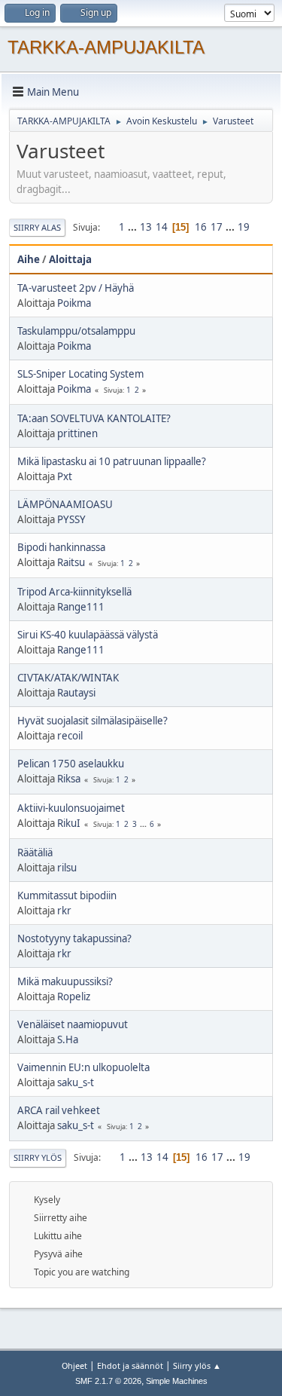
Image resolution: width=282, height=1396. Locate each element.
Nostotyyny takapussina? (74, 938)
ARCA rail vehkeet (58, 1110)
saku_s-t (75, 1082)
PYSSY (71, 519)
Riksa (68, 778)
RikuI (68, 823)
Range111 (81, 607)
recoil (70, 735)
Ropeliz (73, 996)
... (133, 227)
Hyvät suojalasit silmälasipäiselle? (92, 720)
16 (201, 227)
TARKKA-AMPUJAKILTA (106, 47)
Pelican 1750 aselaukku (70, 763)
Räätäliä (35, 852)
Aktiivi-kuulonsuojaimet (71, 808)
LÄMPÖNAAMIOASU (65, 504)
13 (146, 227)
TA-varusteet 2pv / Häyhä (75, 288)
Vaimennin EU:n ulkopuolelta (83, 1067)
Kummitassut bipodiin (67, 895)
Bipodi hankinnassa (61, 547)
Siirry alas (37, 227)
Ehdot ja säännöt (130, 1365)
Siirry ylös (38, 1157)
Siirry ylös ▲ (197, 1365)
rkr (64, 910)
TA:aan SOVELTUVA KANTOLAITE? (94, 418)
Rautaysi (76, 693)
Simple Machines (177, 1380)
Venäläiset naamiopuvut (72, 1024)
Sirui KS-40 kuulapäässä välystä (87, 634)
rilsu (67, 867)
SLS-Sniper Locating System (80, 374)
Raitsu (71, 562)
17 (217, 227)
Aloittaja (70, 259)
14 (162, 227)
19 (244, 227)
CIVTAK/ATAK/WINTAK (68, 677)
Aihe (28, 259)
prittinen (77, 433)
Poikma (74, 303)
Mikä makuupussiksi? (65, 981)
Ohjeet (74, 1365)
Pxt (64, 476)
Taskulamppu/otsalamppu (76, 331)
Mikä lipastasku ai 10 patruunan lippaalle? (111, 461)
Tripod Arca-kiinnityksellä (74, 592)
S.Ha (67, 1039)
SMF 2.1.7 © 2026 (108, 1380)
